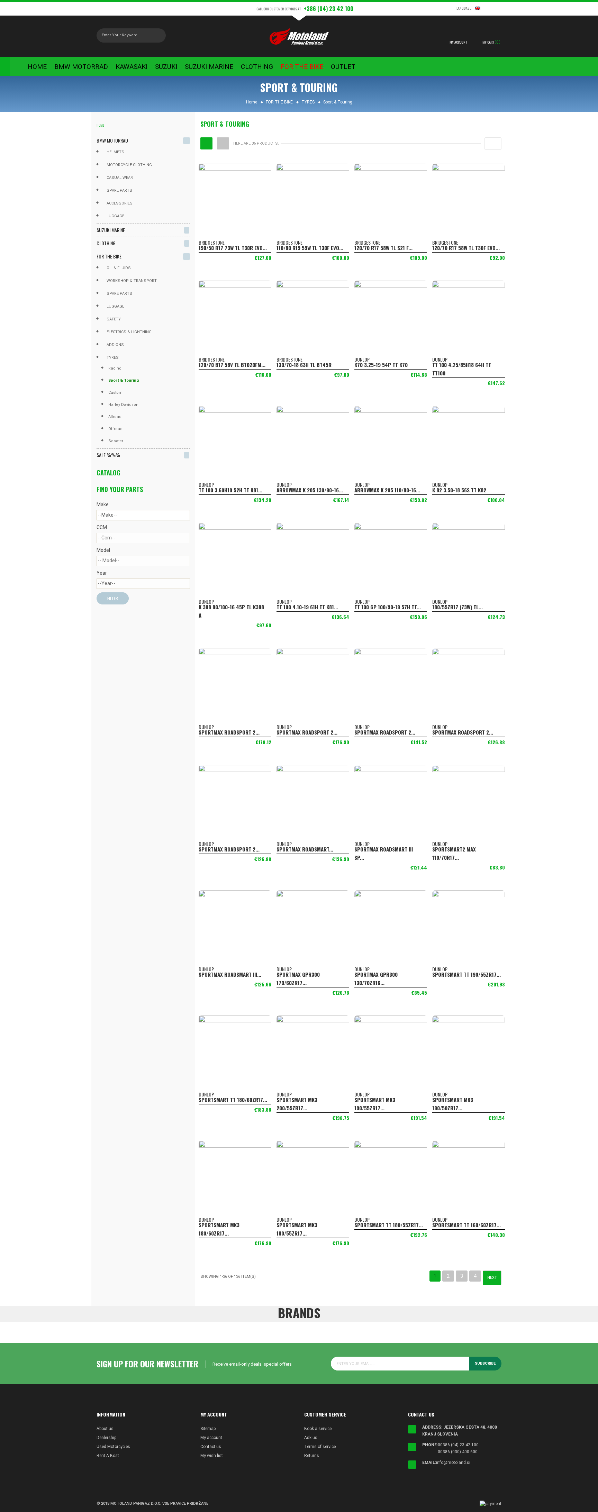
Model (103, 550)
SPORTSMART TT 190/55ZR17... (466, 974)
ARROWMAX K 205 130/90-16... (310, 490)
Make (103, 504)
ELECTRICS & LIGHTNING (129, 332)
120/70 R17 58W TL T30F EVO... (466, 248)
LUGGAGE (115, 306)
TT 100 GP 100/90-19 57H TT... (387, 607)
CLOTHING (106, 243)
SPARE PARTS (119, 293)
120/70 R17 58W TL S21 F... (383, 248)
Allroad (114, 417)
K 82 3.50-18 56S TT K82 (459, 490)
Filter (112, 598)
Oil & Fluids (119, 268)
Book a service (318, 1428)
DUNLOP (362, 359)
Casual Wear (120, 177)
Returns (311, 1455)
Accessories (120, 203)
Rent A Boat (108, 1455)
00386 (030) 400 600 (458, 1451)
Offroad (115, 429)
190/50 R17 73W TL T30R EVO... (233, 248)
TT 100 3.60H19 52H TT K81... (230, 490)
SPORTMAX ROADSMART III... (230, 974)
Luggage (115, 216)
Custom (115, 392)
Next (492, 1277)
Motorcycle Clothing (129, 165)
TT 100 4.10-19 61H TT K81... (307, 607)
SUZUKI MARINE (111, 230)
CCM (102, 527)
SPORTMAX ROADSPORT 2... (229, 732)
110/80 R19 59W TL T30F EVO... (310, 248)
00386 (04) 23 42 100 (458, 1444)
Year (102, 573)
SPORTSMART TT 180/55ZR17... (388, 1225)
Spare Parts (119, 190)
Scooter (115, 441)
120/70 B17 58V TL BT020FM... (232, 364)
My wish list (211, 1455)
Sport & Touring (123, 380)
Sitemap (208, 1428)
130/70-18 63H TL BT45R (304, 364)
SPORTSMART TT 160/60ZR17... (466, 1225)
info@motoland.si (453, 1462)
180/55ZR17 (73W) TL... (457, 607)
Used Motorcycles (113, 1446)
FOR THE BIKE (109, 256)
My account (211, 1437)
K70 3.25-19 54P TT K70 (381, 364)
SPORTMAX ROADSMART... (305, 849)
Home (100, 125)
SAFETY (114, 319)
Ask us (310, 1437)
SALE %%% (108, 454)
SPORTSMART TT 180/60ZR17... (233, 1099)
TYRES (113, 357)
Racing (114, 368)
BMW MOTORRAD (112, 140)
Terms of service (320, 1446)
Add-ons (115, 345)
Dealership (106, 1437)
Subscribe (485, 1363)
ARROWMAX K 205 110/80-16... (387, 490)
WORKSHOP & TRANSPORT (132, 281)
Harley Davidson (123, 404)
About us (105, 1428)
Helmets (115, 152)
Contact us (210, 1446)
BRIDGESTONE (212, 242)
